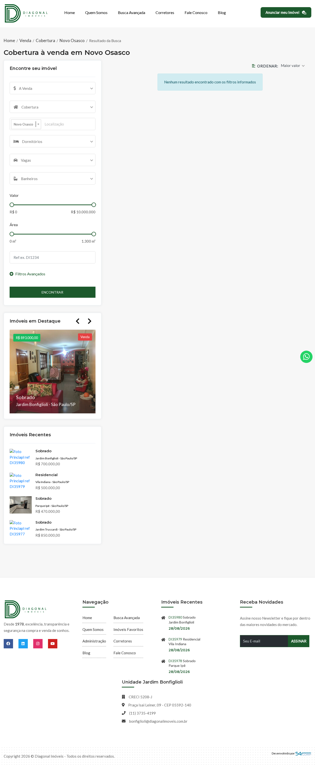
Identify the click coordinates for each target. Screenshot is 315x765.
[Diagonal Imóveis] (26, 610)
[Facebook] (11, 643)
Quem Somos (96, 12)
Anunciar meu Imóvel (283, 12)
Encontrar (52, 292)
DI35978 (175, 661)
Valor (14, 195)
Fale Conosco (196, 12)
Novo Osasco (72, 40)
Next (89, 321)
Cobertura (45, 40)
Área (14, 224)
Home (69, 12)
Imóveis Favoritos (128, 629)
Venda (25, 40)
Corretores (165, 12)
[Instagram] (40, 643)
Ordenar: (267, 66)
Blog (222, 12)
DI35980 (175, 617)
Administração (94, 641)
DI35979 (175, 639)
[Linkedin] (25, 643)
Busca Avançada (131, 12)
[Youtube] (52, 643)
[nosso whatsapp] (306, 357)
